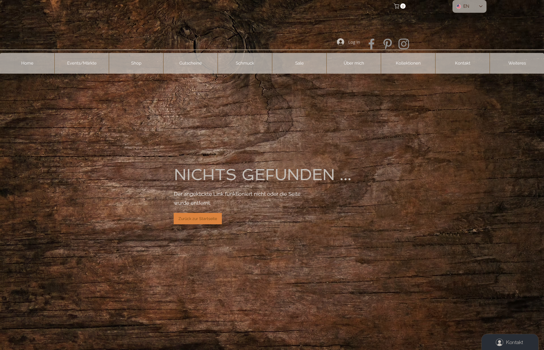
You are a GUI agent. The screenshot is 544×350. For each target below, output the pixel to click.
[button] (400, 6)
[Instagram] (404, 44)
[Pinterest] (388, 44)
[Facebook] (371, 44)
